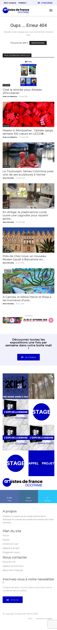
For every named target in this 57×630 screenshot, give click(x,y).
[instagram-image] (15, 386)
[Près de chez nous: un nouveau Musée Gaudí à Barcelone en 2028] (28, 240)
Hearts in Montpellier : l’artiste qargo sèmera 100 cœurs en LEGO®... (28, 132)
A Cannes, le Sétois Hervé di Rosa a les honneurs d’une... (27, 298)
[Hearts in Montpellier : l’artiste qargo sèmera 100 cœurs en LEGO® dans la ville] (28, 114)
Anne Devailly (8, 178)
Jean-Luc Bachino (10, 96)
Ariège (5, 207)
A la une (6, 85)
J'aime (9, 491)
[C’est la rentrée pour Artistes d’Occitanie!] (28, 73)
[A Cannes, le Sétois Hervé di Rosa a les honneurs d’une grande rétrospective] (28, 281)
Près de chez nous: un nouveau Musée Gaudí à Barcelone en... (24, 257)
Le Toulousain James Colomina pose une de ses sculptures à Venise (28, 173)
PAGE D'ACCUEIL (38, 43)
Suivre (28, 491)
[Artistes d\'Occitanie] (17, 10)
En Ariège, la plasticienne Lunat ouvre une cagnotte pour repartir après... (25, 215)
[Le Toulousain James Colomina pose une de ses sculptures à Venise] (28, 155)
